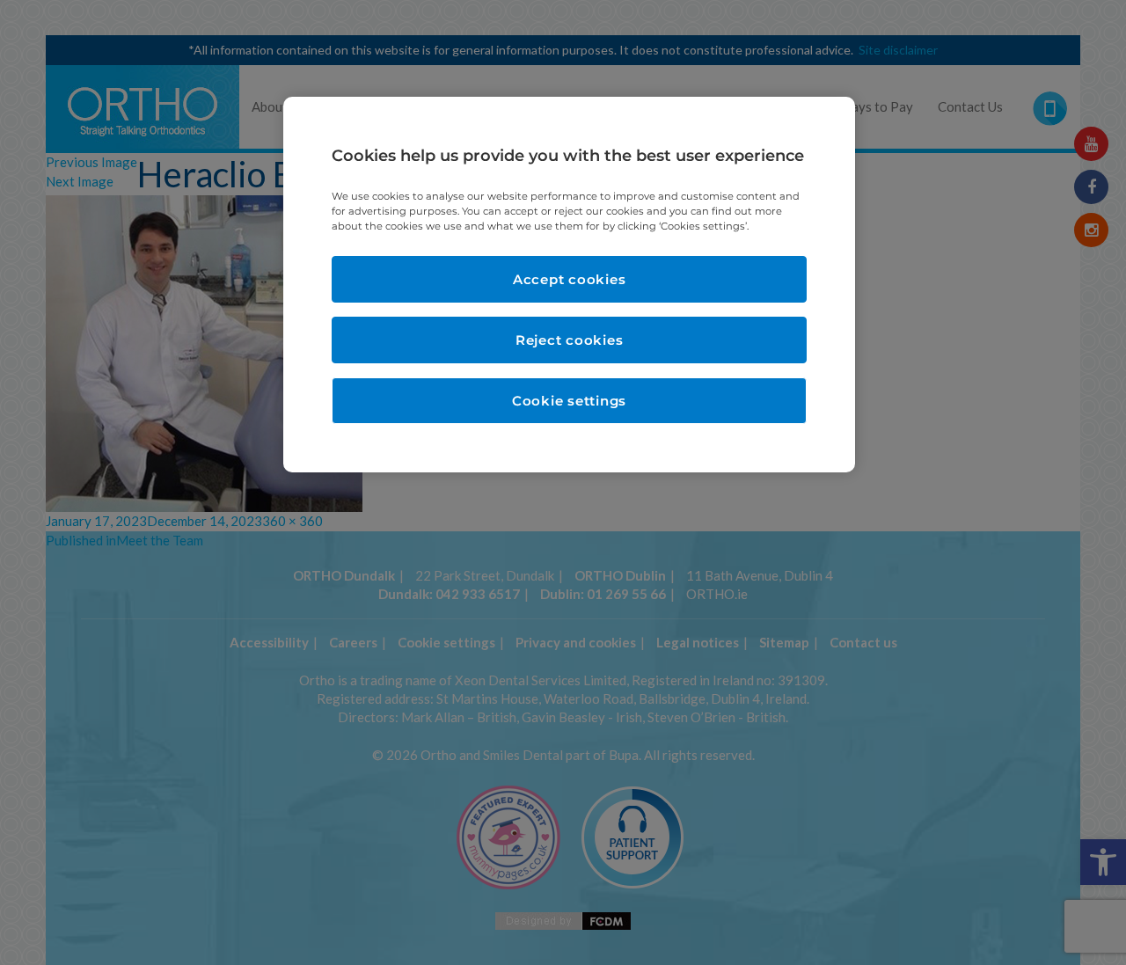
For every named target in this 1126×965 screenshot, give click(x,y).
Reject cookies (569, 340)
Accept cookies (569, 279)
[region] (569, 284)
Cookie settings (569, 400)
